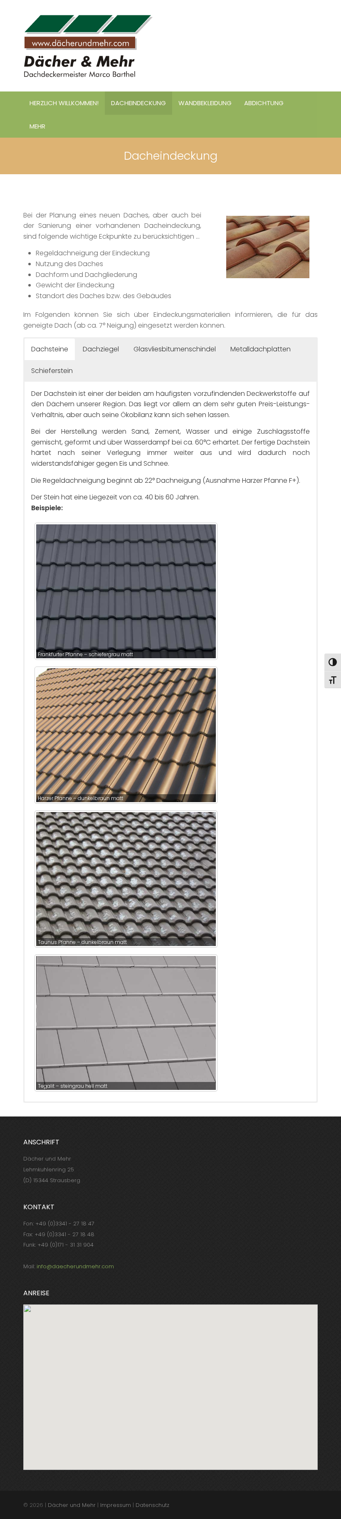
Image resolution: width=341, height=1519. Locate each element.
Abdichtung (264, 103)
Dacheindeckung (138, 103)
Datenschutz (152, 1505)
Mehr (37, 126)
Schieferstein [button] (52, 370)
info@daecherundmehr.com (75, 1266)
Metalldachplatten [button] (260, 349)
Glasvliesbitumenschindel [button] (174, 349)
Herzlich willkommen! (64, 103)
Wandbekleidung (205, 103)
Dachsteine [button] (49, 349)
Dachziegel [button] (101, 349)
